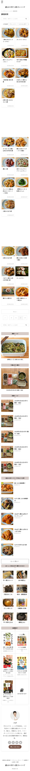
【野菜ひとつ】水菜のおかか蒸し (15, 359)
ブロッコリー (13, 24)
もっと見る (14, 561)
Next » (15, 312)
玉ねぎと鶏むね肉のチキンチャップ (21, 515)
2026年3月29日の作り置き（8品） (21, 448)
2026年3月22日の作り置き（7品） (21, 463)
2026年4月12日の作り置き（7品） (21, 417)
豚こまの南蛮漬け (19, 483)
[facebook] (13, 742)
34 (25, 318)
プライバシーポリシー (17, 760)
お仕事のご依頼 (15, 762)
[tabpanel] (15, 349)
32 (16, 318)
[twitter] (9, 742)
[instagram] (16, 742)
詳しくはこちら (15, 747)
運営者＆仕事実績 (6, 760)
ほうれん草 (22, 24)
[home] (20, 742)
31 (11, 318)
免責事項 (26, 760)
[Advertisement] (15, 121)
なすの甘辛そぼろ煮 (20, 545)
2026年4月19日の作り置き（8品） (15, 390)
